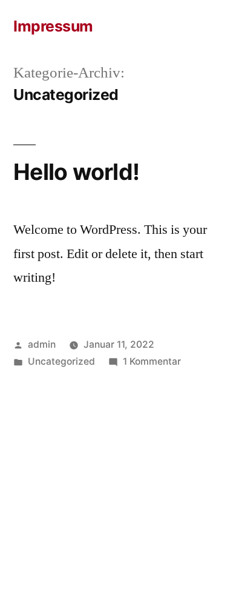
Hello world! (76, 171)
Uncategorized (61, 361)
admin (42, 344)
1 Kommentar (152, 361)
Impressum (53, 26)
